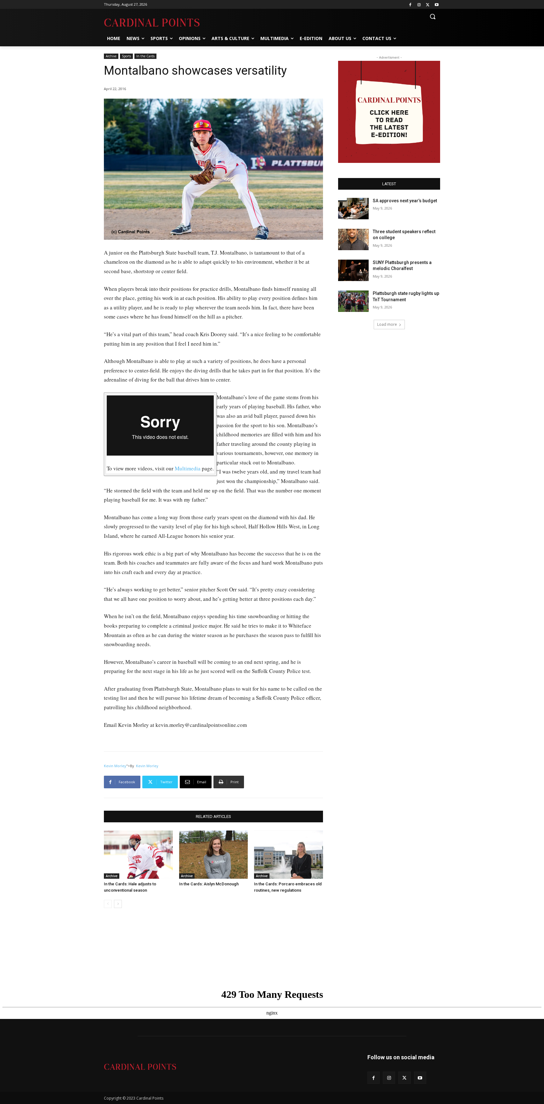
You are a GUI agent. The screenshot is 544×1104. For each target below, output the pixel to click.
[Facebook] (410, 4)
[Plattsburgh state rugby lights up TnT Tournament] (353, 301)
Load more (387, 324)
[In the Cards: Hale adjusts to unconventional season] (138, 855)
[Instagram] (419, 4)
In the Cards (145, 56)
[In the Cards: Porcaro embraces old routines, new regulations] (288, 855)
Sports (126, 56)
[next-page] (118, 904)
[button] (432, 16)
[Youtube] (436, 4)
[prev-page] (108, 904)
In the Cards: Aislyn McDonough (209, 884)
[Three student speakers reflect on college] (353, 239)
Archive (111, 56)
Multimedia (188, 468)
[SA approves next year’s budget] (353, 208)
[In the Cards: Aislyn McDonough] (213, 855)
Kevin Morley (115, 765)
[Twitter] (427, 4)
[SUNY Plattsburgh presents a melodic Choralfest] (353, 270)
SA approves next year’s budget (405, 200)
